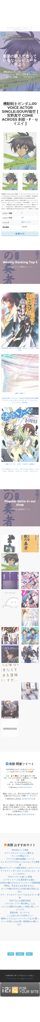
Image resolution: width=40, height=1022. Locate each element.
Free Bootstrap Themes (14, 978)
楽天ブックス (26, 222)
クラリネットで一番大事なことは (20, 903)
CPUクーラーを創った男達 (20, 876)
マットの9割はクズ (20, 856)
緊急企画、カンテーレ (20, 912)
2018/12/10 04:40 (28, 814)
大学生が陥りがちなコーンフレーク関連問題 (20, 882)
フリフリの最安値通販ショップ (20, 859)
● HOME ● (20, 954)
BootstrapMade (28, 978)
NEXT (29, 954)
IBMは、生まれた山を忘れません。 (20, 885)
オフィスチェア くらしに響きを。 (20, 853)
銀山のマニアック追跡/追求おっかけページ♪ (20, 867)
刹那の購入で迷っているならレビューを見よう (20, 60)
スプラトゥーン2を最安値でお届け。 (20, 879)
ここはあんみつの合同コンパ (20, 915)
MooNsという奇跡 (20, 850)
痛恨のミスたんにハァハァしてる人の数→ (20, 918)
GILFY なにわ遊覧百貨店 (20, 900)
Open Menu (3, 34)
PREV (11, 954)
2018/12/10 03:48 (28, 799)
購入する (21, 233)
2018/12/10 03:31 (25, 787)
